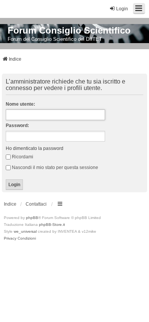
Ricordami (22, 156)
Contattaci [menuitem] (36, 204)
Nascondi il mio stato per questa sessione (55, 167)
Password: (17, 125)
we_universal (25, 231)
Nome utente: (20, 104)
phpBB (32, 218)
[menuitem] (10, 238)
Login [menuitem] (122, 8)
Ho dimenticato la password (34, 148)
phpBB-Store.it (52, 224)
